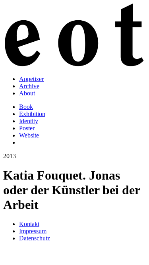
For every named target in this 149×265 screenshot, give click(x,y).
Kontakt (29, 224)
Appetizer (31, 78)
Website (29, 135)
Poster (27, 128)
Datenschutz (34, 238)
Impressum (32, 231)
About (27, 93)
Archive (29, 86)
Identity (28, 121)
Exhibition (32, 113)
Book (26, 106)
